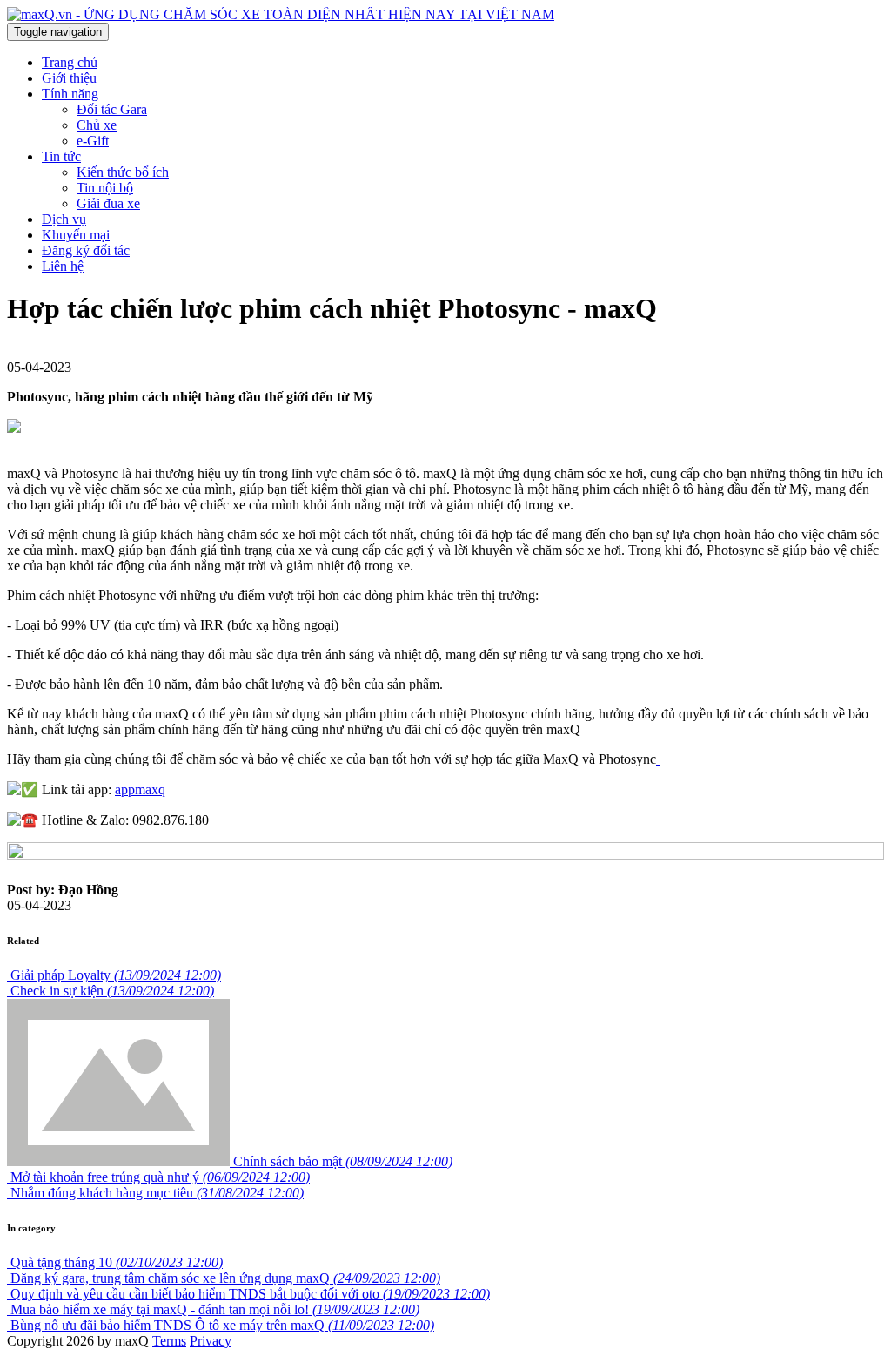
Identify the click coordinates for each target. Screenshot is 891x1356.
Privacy (210, 1340)
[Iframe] (658, 759)
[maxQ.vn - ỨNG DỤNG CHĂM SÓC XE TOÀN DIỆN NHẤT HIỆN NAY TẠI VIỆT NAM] (280, 14)
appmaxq (140, 789)
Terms (169, 1340)
